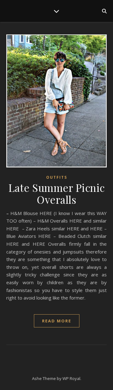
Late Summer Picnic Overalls (56, 193)
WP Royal (71, 378)
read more (56, 321)
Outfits (56, 177)
